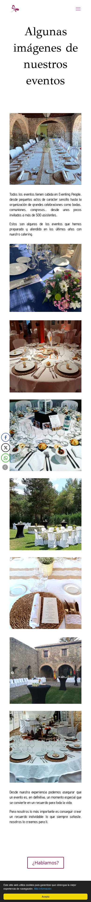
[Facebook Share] (5, 437)
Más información (43, 888)
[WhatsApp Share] (5, 457)
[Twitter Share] (5, 447)
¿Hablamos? (45, 862)
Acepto (45, 896)
